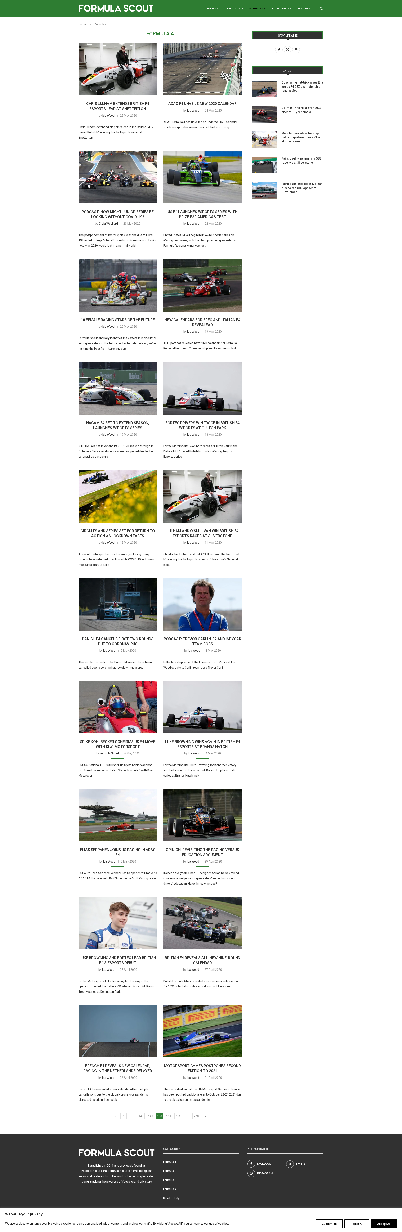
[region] (201, 1220)
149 (150, 1116)
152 (178, 1116)
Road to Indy (280, 8)
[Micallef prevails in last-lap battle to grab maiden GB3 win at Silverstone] (264, 139)
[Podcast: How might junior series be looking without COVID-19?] (118, 177)
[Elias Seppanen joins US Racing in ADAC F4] (118, 815)
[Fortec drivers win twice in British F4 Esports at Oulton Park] (202, 388)
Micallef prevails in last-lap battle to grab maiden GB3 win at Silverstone (302, 137)
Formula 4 (256, 8)
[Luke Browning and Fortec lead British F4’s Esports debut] (118, 923)
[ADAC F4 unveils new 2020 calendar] (202, 69)
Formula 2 (213, 8)
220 (196, 1116)
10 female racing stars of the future (118, 320)
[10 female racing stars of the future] (118, 285)
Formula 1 (169, 1162)
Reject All (356, 1224)
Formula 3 (233, 8)
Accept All (384, 1224)
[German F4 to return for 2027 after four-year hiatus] (264, 114)
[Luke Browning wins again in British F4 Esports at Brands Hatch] (202, 707)
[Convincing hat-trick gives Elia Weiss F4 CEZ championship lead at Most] (264, 89)
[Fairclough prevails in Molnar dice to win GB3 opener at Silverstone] (264, 190)
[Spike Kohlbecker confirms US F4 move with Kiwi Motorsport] (118, 707)
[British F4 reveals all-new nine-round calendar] (202, 923)
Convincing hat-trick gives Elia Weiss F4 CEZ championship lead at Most (302, 86)
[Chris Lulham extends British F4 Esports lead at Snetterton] (118, 69)
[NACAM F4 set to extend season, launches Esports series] (118, 388)
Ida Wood (108, 115)
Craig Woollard (108, 223)
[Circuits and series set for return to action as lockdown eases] (118, 496)
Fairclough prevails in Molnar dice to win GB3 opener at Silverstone (302, 188)
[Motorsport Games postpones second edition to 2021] (202, 1031)
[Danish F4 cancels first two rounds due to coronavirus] (118, 604)
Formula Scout (109, 753)
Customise (329, 1224)
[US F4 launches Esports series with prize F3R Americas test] (202, 177)
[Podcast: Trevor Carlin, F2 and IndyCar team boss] (202, 604)
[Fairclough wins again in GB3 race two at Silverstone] (264, 165)
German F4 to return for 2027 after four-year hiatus (301, 110)
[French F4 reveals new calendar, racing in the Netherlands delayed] (118, 1031)
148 (140, 1116)
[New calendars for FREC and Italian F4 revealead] (202, 285)
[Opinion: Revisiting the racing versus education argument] (202, 815)
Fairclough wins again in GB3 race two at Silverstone (301, 160)
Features (304, 8)
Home (82, 24)
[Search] (321, 8)
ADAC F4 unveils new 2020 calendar (202, 103)
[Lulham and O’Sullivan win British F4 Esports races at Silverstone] (202, 496)
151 (168, 1116)
